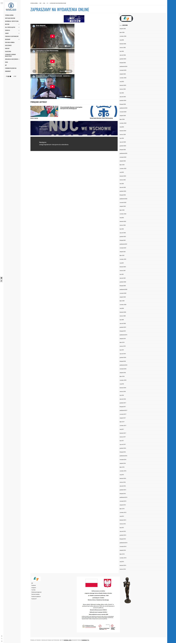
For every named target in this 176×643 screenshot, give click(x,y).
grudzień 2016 (123, 448)
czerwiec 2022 (123, 213)
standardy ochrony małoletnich (10, 55)
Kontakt (7, 48)
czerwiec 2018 (123, 380)
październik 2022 (123, 198)
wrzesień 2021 (123, 248)
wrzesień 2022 (123, 202)
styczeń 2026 (123, 55)
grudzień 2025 (123, 59)
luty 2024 (122, 138)
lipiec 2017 (122, 421)
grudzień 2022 (123, 191)
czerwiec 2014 (123, 557)
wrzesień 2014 (123, 546)
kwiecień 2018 (123, 387)
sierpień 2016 (123, 463)
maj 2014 (122, 561)
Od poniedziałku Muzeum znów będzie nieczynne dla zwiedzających (71, 107)
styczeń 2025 (123, 96)
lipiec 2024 (122, 119)
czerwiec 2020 (123, 304)
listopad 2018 (123, 361)
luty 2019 (122, 350)
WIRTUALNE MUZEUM (10, 18)
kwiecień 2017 (123, 433)
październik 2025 (123, 66)
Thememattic (85, 640)
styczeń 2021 (123, 278)
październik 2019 (123, 334)
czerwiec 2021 (123, 259)
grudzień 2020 (123, 282)
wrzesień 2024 (123, 111)
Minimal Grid (68, 640)
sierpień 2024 (123, 115)
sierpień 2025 (123, 74)
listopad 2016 (123, 452)
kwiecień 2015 (123, 520)
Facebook (33, 585)
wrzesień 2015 (123, 501)
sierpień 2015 (123, 505)
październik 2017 (123, 410)
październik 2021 (123, 244)
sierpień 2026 (123, 28)
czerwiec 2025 (123, 77)
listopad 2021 (123, 240)
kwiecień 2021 (123, 266)
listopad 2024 (123, 104)
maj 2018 (122, 384)
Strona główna (9, 15)
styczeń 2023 (123, 187)
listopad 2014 (123, 539)
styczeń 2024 (123, 142)
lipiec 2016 (122, 467)
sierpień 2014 (123, 550)
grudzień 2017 (123, 402)
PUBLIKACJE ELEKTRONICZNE (11, 36)
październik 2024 (123, 108)
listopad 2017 (123, 406)
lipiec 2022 (122, 210)
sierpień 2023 (123, 161)
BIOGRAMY (7, 39)
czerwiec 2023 (123, 168)
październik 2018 (123, 365)
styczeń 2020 (123, 323)
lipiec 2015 (122, 508)
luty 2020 (122, 319)
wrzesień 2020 (123, 293)
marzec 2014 (123, 569)
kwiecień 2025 (123, 85)
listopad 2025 (123, 62)
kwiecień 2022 (123, 221)
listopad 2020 (123, 285)
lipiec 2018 (122, 376)
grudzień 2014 (123, 535)
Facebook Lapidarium (36, 596)
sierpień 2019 (123, 338)
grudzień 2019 (123, 327)
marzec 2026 (123, 47)
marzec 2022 (123, 225)
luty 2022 (122, 229)
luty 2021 (122, 274)
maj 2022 (122, 217)
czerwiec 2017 (123, 425)
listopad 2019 (123, 331)
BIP (6, 65)
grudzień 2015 (123, 489)
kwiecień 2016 (123, 478)
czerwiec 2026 (123, 36)
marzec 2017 (123, 437)
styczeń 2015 (123, 531)
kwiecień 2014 (123, 565)
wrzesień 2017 (123, 414)
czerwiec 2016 (123, 471)
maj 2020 (122, 308)
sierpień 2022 (123, 206)
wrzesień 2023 (123, 157)
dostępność (8, 45)
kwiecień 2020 (123, 312)
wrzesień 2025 (123, 70)
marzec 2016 (123, 482)
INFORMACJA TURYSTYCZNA (11, 21)
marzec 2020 (123, 316)
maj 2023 (122, 172)
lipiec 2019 (122, 342)
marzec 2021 (123, 270)
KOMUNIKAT (8, 71)
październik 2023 (123, 153)
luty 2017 (122, 440)
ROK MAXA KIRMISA (10, 42)
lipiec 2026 (122, 32)
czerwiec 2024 (123, 123)
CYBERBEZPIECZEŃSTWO (10, 68)
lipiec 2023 (122, 164)
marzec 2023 (123, 179)
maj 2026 (122, 40)
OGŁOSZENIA (8, 51)
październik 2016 (123, 455)
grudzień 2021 (123, 236)
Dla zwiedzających (10, 27)
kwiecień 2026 (123, 43)
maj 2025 (122, 81)
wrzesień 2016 (123, 459)
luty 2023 (122, 183)
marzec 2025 (123, 89)
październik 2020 (123, 289)
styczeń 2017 (123, 444)
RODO (6, 62)
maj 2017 (122, 429)
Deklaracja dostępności (11, 59)
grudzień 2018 (123, 357)
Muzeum (7, 24)
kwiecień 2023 (123, 176)
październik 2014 (123, 542)
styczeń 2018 (123, 399)
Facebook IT (34, 598)
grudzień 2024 (123, 100)
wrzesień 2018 (123, 368)
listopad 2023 (123, 149)
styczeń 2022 (123, 232)
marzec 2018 (123, 391)
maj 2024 (122, 127)
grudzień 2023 (123, 145)
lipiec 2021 (122, 255)
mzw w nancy (34, 118)
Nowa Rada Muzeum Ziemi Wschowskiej (101, 118)
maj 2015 (122, 516)
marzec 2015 (123, 523)
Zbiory (7, 33)
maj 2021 (122, 263)
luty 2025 (122, 93)
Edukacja (7, 30)
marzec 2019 (123, 346)
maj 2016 (122, 474)
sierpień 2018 (123, 372)
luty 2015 (122, 527)
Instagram (33, 587)
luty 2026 (122, 51)
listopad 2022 (123, 195)
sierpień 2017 (123, 418)
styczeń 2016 (123, 486)
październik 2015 (123, 497)
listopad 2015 (123, 493)
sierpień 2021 (123, 251)
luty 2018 (122, 395)
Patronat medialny (35, 594)
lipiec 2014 (122, 554)
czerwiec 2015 (123, 512)
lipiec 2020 (122, 300)
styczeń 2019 (123, 353)
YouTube (33, 589)
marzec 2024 (123, 134)
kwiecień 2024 (123, 130)
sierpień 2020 (123, 297)
